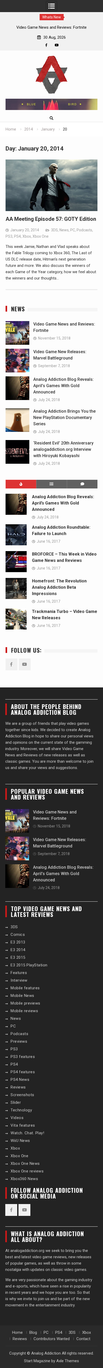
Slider (16, 1102)
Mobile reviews (24, 1010)
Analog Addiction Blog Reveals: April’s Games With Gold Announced (63, 386)
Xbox (26, 236)
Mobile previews (25, 1003)
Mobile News (22, 995)
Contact (83, 1338)
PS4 (17, 236)
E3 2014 (18, 949)
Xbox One (40, 236)
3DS (54, 230)
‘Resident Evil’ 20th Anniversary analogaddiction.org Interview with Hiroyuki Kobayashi (63, 449)
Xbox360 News (24, 1178)
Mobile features (25, 988)
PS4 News (20, 1079)
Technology (21, 1110)
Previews (19, 1041)
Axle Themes (67, 1361)
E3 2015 (18, 957)
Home (17, 1332)
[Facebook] (46, 45)
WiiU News (20, 1140)
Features (19, 972)
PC (72, 230)
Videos (17, 1117)
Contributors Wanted (52, 1338)
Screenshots (22, 1094)
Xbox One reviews (27, 1171)
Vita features (23, 1125)
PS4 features (23, 1072)
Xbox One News (25, 1163)
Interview (19, 980)
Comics (18, 934)
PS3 (9, 236)
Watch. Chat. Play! (27, 1133)
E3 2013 (18, 942)
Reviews (18, 1087)
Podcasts (84, 230)
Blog (33, 1332)
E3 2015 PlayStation (29, 965)
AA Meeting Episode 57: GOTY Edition (51, 219)
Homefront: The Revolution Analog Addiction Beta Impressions (59, 587)
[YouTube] (56, 45)
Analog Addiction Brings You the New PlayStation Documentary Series (64, 417)
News (64, 230)
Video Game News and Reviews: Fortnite (51, 27)
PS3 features (23, 1056)
